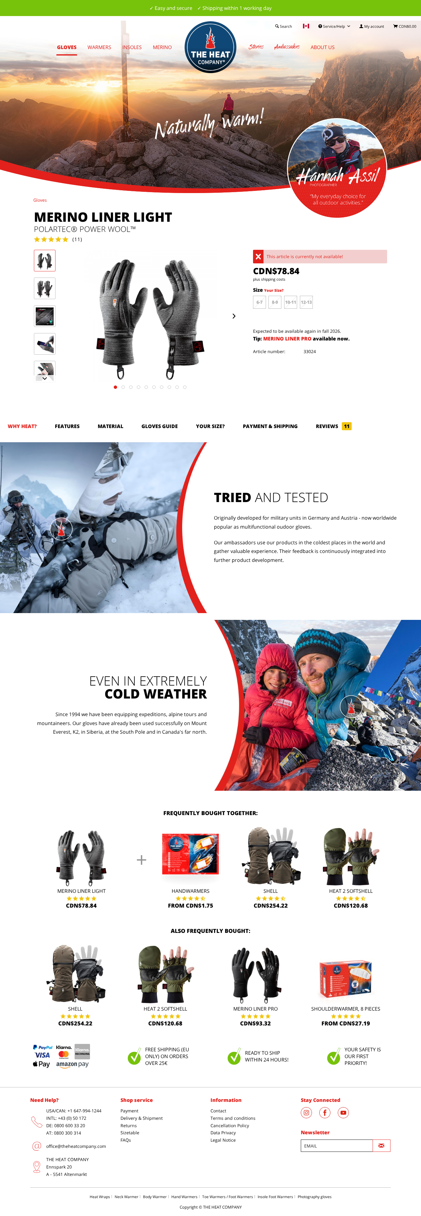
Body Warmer (155, 1196)
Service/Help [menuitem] (334, 26)
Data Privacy (223, 1133)
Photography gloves (315, 1196)
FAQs (126, 1140)
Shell (271, 891)
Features (67, 426)
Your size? (210, 426)
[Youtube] (346, 1116)
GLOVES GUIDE (159, 426)
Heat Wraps (100, 1196)
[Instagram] (310, 1116)
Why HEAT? (22, 426)
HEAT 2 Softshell (351, 891)
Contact (218, 1111)
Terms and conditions (233, 1118)
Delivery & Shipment (142, 1118)
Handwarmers (191, 891)
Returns (129, 1125)
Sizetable (130, 1133)
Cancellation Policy (230, 1125)
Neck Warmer (126, 1196)
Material (110, 426)
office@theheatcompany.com (76, 1146)
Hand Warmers (184, 1196)
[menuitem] (372, 26)
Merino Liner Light (81, 891)
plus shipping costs (269, 279)
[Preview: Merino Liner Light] (44, 260)
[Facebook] (328, 1116)
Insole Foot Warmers (275, 1196)
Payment (129, 1111)
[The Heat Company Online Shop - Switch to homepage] (210, 47)
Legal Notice (223, 1140)
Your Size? (274, 290)
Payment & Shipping (270, 426)
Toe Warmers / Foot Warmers (227, 1196)
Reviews (332, 426)
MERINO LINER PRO (288, 338)
